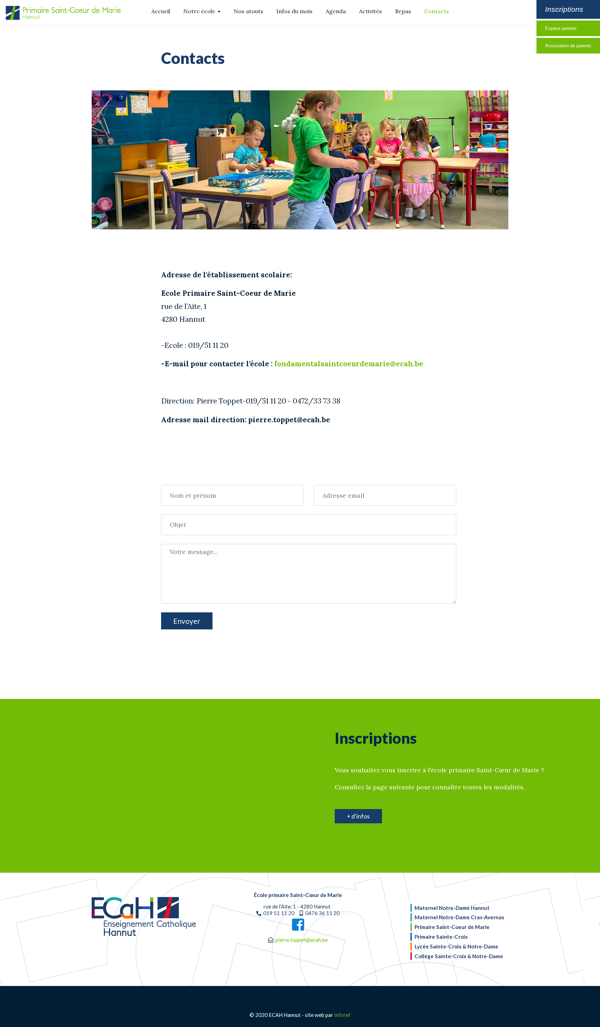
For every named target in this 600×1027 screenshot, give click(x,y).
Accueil (160, 11)
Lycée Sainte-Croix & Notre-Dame (456, 946)
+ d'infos (358, 816)
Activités (370, 11)
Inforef (342, 1015)
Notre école (200, 11)
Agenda (336, 11)
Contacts (436, 11)
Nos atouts (248, 11)
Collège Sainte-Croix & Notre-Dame (459, 956)
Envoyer (186, 621)
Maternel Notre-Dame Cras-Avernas (459, 917)
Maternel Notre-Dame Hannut (452, 908)
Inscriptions (564, 9)
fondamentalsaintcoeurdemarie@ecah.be (348, 363)
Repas (403, 11)
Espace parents (561, 28)
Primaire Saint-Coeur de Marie (452, 927)
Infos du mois (294, 11)
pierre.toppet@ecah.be (301, 940)
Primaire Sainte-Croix (441, 937)
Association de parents (568, 45)
